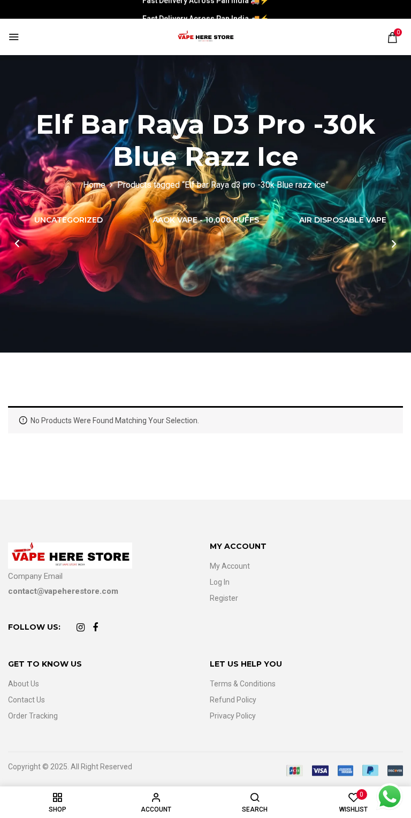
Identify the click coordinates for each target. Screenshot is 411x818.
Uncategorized (68, 220)
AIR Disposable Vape (342, 220)
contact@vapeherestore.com (63, 591)
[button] (392, 37)
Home (94, 185)
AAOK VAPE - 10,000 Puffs (206, 220)
